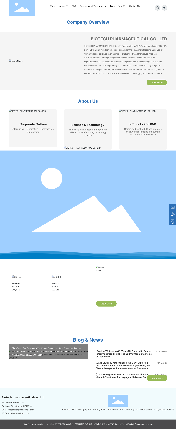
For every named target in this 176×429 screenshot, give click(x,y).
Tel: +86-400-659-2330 (13, 402)
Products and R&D (143, 124)
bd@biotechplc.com (19, 413)
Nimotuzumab (21, 295)
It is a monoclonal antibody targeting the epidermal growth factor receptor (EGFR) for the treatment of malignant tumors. (27, 305)
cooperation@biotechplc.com (21, 410)
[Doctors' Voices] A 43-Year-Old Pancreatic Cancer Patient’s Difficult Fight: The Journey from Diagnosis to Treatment (124, 354)
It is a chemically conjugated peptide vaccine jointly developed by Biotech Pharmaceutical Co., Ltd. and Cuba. (68, 305)
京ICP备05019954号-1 (64, 424)
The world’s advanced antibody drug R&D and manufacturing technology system (88, 132)
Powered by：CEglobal (124, 424)
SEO (52, 424)
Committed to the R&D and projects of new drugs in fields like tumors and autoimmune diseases (143, 132)
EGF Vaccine (60, 295)
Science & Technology (88, 125)
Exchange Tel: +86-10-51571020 (17, 406)
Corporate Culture (33, 124)
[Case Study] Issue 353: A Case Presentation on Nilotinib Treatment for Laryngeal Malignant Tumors (123, 376)
